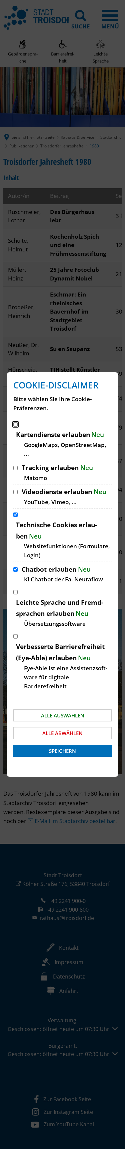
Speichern (62, 751)
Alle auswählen (62, 715)
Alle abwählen (62, 733)
